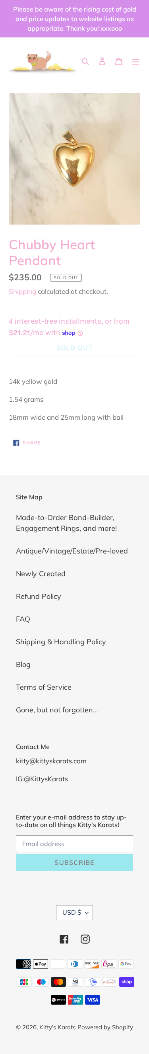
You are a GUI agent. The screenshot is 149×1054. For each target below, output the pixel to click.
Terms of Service (44, 687)
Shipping (22, 291)
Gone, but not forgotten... (57, 709)
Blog (23, 664)
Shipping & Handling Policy (61, 641)
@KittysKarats (46, 778)
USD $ (71, 912)
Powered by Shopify (105, 1027)
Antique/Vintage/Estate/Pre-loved (72, 550)
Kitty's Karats (57, 1027)
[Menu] (135, 60)
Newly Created (41, 573)
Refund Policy (38, 596)
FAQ (23, 619)
